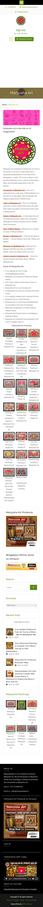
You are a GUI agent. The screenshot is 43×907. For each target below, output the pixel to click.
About (9, 900)
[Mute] (33, 879)
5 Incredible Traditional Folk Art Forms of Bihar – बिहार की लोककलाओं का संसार (25, 632)
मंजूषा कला (20, 30)
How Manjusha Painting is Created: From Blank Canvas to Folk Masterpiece (21, 647)
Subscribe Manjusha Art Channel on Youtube (20, 889)
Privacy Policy (31, 900)
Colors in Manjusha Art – (12, 203)
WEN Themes (27, 904)
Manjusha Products (25, 39)
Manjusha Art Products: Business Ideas (25, 661)
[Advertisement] (21, 65)
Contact (16, 900)
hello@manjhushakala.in (30, 7)
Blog (22, 900)
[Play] (6, 879)
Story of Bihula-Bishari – (12, 229)
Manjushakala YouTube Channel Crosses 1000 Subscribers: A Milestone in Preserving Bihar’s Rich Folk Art (21, 676)
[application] (21, 871)
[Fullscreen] (36, 879)
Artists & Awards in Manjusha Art (15, 256)
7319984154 (11, 7)
